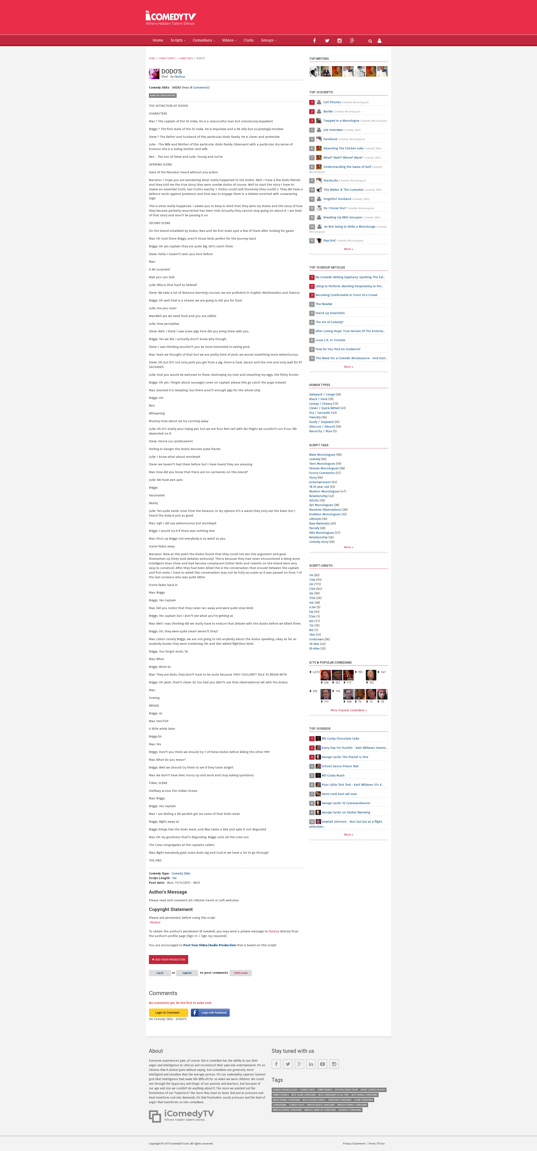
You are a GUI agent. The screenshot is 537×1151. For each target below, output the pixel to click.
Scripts (177, 40)
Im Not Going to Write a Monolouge (349, 226)
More (348, 249)
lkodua (180, 76)
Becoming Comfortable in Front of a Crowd (346, 295)
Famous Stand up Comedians (320, 1110)
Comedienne (280, 1105)
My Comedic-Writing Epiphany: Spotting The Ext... (350, 277)
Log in (159, 973)
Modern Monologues (324, 491)
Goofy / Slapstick (321, 422)
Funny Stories (281, 1095)
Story (313, 477)
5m (174, 878)
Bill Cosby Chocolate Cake (340, 738)
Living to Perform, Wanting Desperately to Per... (349, 286)
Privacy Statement (354, 1143)
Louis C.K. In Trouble (330, 340)
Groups (267, 40)
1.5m (312, 580)
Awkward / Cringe (322, 394)
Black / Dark (318, 399)
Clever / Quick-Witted (324, 408)
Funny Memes (324, 1089)
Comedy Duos (296, 1105)
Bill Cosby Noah (333, 775)
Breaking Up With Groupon (342, 217)
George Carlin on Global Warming (346, 812)
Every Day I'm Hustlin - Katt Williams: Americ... (355, 748)
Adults (314, 500)
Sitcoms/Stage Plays (346, 1089)
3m (311, 593)
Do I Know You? (334, 208)
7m (311, 625)
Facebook (330, 139)
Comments (201, 87)
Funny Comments (322, 473)
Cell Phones (332, 102)
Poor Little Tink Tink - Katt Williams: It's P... (352, 785)
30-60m (314, 648)
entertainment (320, 482)
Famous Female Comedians (352, 1105)
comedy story (318, 542)
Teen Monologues (322, 464)
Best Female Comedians (364, 1095)
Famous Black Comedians (321, 1105)
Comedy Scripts (166, 58)
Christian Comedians (339, 1100)
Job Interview (333, 130)
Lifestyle (315, 519)
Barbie (328, 111)
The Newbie (323, 304)
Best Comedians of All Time (333, 1095)
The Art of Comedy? (329, 322)
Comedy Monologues (285, 1089)
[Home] (172, 16)
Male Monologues (322, 455)
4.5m (312, 607)
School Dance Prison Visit (340, 766)
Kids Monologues (321, 533)
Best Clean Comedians (303, 1095)
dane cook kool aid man (339, 794)
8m (311, 630)
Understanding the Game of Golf (347, 167)
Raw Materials (319, 523)
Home (158, 40)
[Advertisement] (300, 18)
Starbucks (330, 180)
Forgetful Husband (337, 199)
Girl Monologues (321, 505)
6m (311, 621)
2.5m (312, 589)
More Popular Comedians (348, 710)
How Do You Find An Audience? (338, 349)
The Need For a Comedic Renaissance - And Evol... (351, 358)
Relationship (318, 496)
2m (311, 584)
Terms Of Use (376, 1143)
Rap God (329, 240)
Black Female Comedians (286, 1100)
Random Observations (162, 95)
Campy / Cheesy (320, 404)
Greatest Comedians (349, 1110)
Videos (228, 40)
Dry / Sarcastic (319, 413)
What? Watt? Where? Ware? (343, 157)
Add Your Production (170, 959)
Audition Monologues (325, 514)
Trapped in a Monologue (341, 121)
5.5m (312, 616)
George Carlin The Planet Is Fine (345, 757)
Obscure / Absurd (322, 426)
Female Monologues (324, 468)
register (187, 973)
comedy (314, 459)
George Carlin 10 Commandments (346, 803)
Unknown (316, 639)
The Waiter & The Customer (344, 190)
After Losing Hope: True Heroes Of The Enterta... (350, 331)
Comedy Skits (186, 58)
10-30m (314, 644)
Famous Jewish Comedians (287, 1110)
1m (311, 575)
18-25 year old (319, 487)
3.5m (312, 598)
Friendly (315, 417)
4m (311, 602)
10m (312, 635)
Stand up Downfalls (330, 313)
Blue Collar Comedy (314, 1100)
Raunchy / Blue (320, 431)
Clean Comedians (363, 1100)
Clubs (249, 40)
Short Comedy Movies (372, 1089)
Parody (314, 528)
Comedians (202, 40)
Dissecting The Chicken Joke (343, 148)
